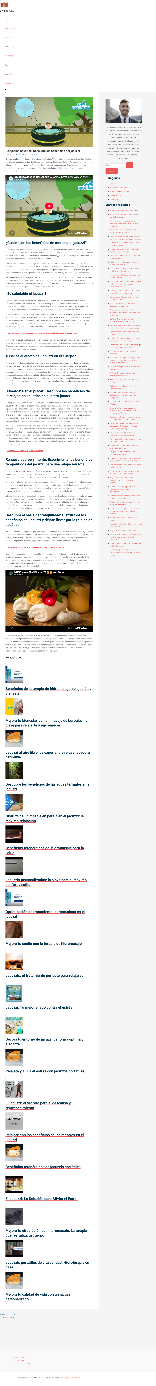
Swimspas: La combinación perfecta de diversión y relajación (124, 446)
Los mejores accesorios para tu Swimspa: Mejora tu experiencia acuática (125, 346)
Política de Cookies (22, 1363)
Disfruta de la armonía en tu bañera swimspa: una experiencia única (123, 433)
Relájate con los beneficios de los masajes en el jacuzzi (122, 453)
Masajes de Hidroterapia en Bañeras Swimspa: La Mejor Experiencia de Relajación (123, 395)
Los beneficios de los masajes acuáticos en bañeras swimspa (125, 497)
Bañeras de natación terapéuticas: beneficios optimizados (123, 374)
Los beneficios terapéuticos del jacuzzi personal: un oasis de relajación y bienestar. (124, 511)
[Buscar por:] (119, 165)
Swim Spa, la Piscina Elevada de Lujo (124, 210)
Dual (6, 65)
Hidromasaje (10, 46)
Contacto (8, 83)
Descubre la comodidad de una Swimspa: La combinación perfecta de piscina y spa (125, 237)
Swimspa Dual (115, 195)
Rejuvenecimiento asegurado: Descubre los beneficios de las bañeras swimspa (125, 326)
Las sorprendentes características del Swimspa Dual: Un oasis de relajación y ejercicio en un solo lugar (124, 426)
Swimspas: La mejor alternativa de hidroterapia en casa (123, 387)
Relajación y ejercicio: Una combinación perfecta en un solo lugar (124, 250)
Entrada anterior (7, 1314)
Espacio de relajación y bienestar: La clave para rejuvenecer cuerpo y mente (126, 418)
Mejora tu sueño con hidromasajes (123, 530)
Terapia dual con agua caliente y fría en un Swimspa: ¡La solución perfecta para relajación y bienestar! (125, 360)
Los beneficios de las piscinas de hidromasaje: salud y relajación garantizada (122, 489)
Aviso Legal (19, 1360)
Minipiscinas (10, 28)
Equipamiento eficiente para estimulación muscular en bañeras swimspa (125, 472)
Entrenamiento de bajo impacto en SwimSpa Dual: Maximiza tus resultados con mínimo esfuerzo (125, 410)
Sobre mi (8, 74)
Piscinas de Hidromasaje (119, 191)
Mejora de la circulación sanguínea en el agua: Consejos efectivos (125, 231)
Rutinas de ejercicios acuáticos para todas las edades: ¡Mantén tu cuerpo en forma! (125, 552)
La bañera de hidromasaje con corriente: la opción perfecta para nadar (125, 291)
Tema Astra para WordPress (71, 1377)
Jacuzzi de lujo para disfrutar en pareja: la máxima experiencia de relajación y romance (125, 537)
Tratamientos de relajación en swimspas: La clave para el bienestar (125, 270)
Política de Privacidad (23, 1357)
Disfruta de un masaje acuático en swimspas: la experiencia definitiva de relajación (124, 223)
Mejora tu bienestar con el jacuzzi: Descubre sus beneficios (123, 304)
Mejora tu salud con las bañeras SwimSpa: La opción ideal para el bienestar (122, 480)
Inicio (7, 19)
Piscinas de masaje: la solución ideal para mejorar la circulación (125, 503)
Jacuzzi (8, 37)
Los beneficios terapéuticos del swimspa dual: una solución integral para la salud (125, 459)
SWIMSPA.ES (7, 11)
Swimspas (9, 55)
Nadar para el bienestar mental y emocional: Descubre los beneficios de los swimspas (125, 312)
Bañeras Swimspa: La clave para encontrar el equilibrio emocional (122, 320)
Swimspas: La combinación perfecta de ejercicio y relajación (124, 263)
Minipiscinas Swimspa (118, 187)
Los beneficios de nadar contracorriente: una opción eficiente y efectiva (125, 339)
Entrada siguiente (8, 1317)
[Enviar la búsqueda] (129, 165)
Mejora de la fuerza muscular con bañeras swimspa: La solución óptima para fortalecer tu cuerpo (126, 284)
